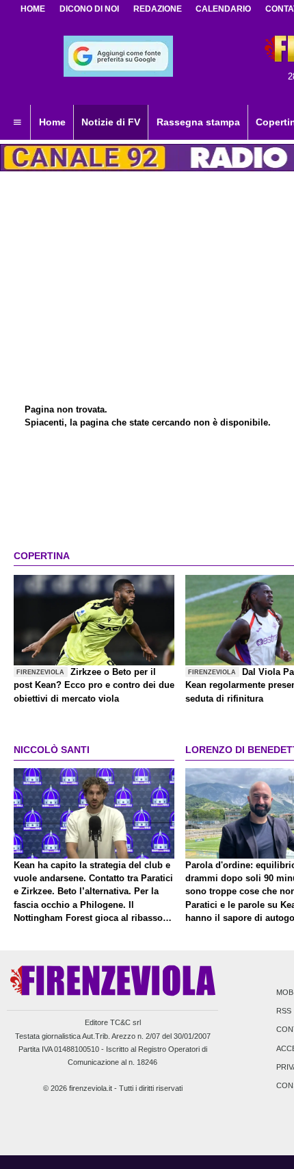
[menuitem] (17, 122)
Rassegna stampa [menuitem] (198, 121)
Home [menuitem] (52, 121)
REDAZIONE (157, 9)
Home (33, 9)
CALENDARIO (223, 9)
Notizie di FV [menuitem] (110, 121)
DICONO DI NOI (89, 9)
